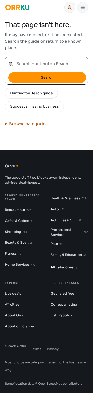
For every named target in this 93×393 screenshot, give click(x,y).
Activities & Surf (66, 220)
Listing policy (62, 315)
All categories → (64, 267)
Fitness (13, 253)
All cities (12, 304)
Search (47, 77)
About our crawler (19, 326)
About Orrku (15, 315)
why (8, 370)
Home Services (20, 264)
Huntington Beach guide (31, 93)
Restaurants (18, 210)
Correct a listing (64, 304)
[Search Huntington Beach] (69, 7)
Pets (56, 244)
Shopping (16, 232)
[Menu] (82, 7)
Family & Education (68, 255)
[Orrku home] (17, 7)
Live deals (13, 293)
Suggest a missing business (34, 106)
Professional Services (69, 232)
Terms (36, 349)
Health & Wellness (68, 198)
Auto (58, 209)
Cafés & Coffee (19, 221)
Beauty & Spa (18, 242)
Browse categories (28, 123)
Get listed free (62, 293)
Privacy (53, 349)
